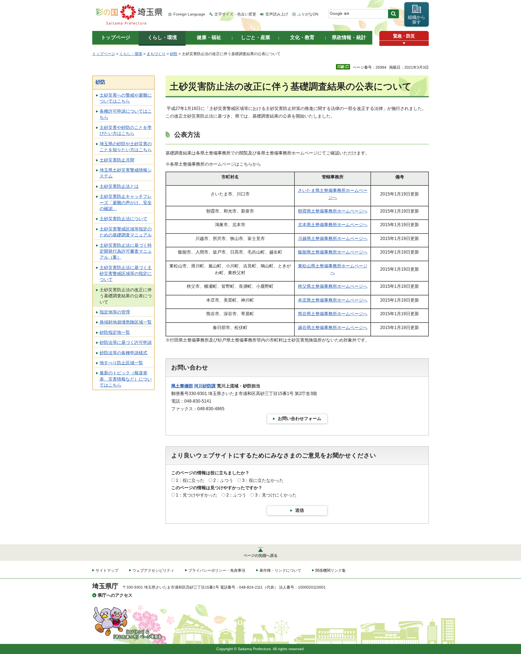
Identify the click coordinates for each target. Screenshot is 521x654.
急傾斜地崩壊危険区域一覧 (126, 322)
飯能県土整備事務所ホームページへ (332, 252)
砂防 (173, 54)
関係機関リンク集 (330, 570)
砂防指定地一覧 (115, 332)
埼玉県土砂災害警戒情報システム (126, 173)
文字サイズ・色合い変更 (235, 14)
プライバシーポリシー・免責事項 (216, 570)
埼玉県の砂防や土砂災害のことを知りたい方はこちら (126, 146)
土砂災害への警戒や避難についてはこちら (126, 98)
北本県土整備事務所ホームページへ (332, 224)
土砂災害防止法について (123, 218)
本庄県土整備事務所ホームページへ (332, 300)
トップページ (103, 54)
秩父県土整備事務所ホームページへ (332, 286)
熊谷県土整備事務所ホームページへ (332, 313)
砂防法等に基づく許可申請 (126, 342)
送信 (299, 510)
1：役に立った (190, 480)
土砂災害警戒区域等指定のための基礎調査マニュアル (126, 232)
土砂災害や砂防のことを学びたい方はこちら (126, 130)
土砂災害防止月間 (117, 160)
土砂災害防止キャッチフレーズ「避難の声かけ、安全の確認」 (126, 202)
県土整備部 (182, 386)
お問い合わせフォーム (299, 418)
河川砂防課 (205, 386)
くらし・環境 (130, 54)
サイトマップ (107, 570)
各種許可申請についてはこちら (126, 114)
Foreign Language (189, 14)
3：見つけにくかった (276, 495)
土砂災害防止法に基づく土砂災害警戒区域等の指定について (126, 273)
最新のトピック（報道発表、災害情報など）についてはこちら (126, 379)
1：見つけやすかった (196, 495)
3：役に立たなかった (263, 480)
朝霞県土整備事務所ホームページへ (332, 211)
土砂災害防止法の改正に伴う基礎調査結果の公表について (126, 295)
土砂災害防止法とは (119, 186)
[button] (404, 43)
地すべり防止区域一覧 (121, 363)
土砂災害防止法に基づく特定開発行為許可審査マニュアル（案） (126, 251)
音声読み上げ (276, 14)
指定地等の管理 (115, 312)
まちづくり (156, 54)
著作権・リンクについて (280, 570)
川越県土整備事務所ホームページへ (332, 238)
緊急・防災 (404, 36)
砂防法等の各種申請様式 (123, 352)
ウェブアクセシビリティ (153, 570)
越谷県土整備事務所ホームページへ (332, 327)
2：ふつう (223, 480)
